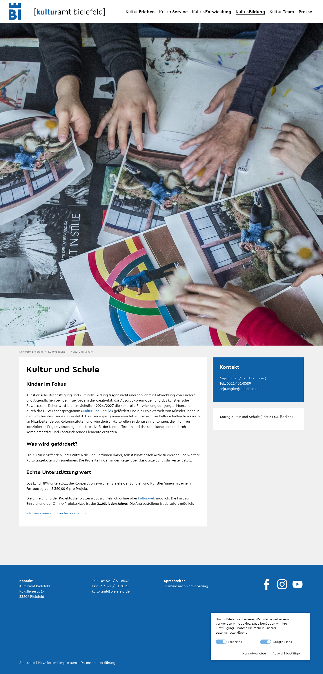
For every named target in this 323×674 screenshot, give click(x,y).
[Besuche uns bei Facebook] (265, 584)
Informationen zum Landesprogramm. (56, 513)
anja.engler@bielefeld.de (239, 388)
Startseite (27, 662)
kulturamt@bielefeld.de (111, 591)
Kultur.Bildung (56, 351)
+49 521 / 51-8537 (114, 580)
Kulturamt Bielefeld (31, 351)
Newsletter (47, 662)
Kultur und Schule (97, 411)
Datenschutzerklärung (97, 662)
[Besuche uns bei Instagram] (281, 584)
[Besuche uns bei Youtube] (296, 584)
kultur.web (146, 498)
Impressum (68, 662)
